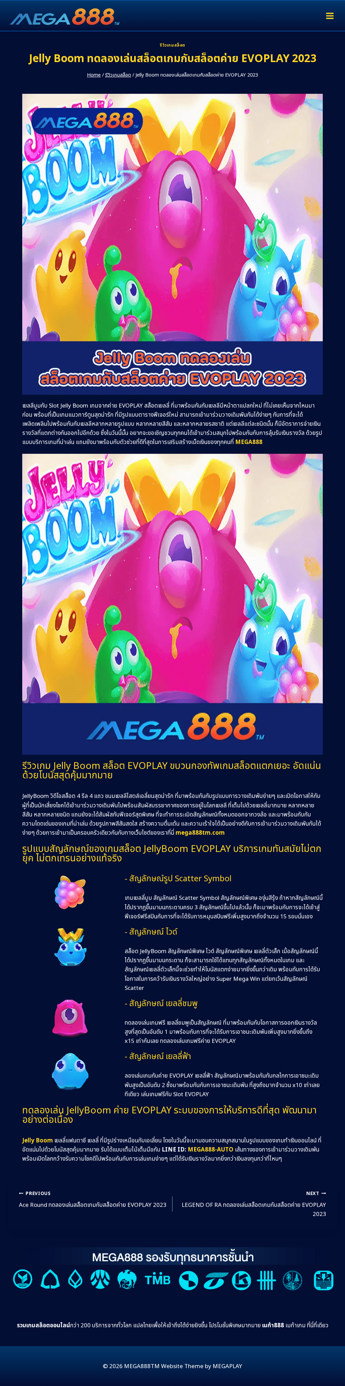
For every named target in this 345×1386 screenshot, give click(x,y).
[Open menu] (329, 15)
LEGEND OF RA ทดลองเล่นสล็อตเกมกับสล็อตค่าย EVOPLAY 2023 (254, 1204)
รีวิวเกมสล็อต (172, 45)
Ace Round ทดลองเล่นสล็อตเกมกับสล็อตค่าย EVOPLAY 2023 (92, 1200)
